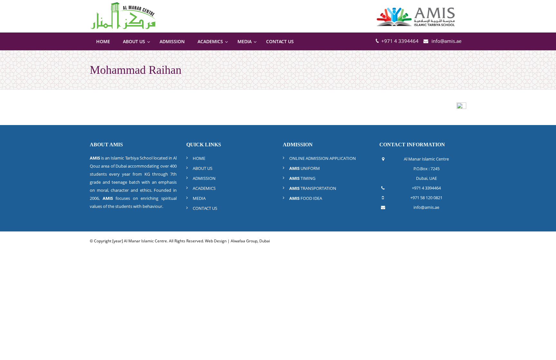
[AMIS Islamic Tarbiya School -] (416, 16)
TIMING (302, 178)
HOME (199, 158)
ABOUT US (202, 168)
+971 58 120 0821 (426, 197)
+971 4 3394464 (426, 188)
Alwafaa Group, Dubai (250, 241)
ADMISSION (204, 178)
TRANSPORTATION (312, 188)
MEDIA (199, 198)
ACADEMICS (204, 188)
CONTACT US (205, 208)
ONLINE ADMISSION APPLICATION (322, 158)
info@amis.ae (446, 41)
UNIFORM (304, 168)
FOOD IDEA (305, 198)
